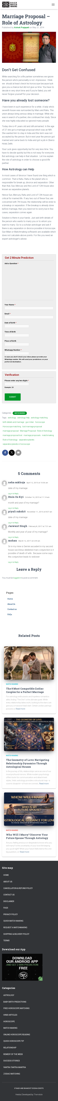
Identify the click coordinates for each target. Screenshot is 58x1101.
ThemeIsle (38, 1094)
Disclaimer (8, 901)
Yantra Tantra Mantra (14, 1067)
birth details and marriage (13, 422)
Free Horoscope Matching (16, 1008)
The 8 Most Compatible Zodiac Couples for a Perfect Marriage (25, 690)
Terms (6, 940)
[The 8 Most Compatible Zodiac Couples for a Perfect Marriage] (29, 663)
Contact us (12, 609)
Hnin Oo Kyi (16, 496)
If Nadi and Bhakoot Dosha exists (29, 1088)
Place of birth (10, 341)
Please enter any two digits (17, 381)
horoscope (40, 422)
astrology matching (39, 418)
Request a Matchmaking (15, 927)
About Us (11, 604)
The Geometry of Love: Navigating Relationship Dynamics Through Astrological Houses (27, 763)
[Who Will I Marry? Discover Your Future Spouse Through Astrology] (29, 809)
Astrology (8, 995)
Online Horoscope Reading (16, 1035)
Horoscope (9, 1021)
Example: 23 (9, 387)
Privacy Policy (10, 914)
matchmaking (48, 435)
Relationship (9, 1048)
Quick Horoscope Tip (13, 1041)
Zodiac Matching (11, 1074)
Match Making (20, 413)
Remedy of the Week (13, 1054)
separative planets (26, 440)
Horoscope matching (12, 426)
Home (10, 599)
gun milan (29, 422)
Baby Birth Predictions (14, 1002)
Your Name (10, 305)
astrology (12, 418)
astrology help (23, 418)
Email (8, 314)
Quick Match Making (13, 921)
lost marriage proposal (32, 426)
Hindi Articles (10, 1015)
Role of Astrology (10, 440)
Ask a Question (11, 263)
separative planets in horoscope (16, 444)
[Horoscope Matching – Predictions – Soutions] (11, 5)
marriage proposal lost (12, 435)
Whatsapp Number (13, 350)
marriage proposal (11, 431)
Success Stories (11, 1061)
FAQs (9, 614)
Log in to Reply (13, 494)
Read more (20, 709)
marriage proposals (32, 435)
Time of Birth (10, 332)
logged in (17, 578)
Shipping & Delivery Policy (16, 934)
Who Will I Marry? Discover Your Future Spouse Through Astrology (27, 836)
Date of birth (10, 323)
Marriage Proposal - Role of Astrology (36, 431)
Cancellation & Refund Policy (18, 888)
